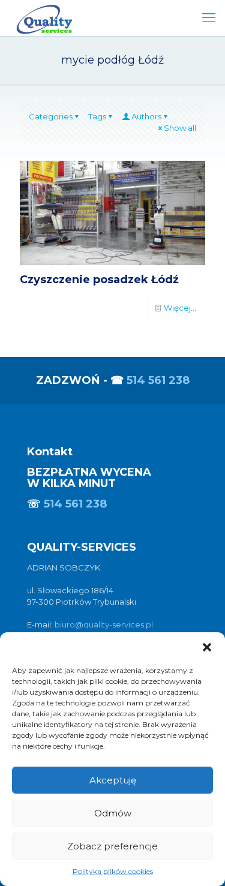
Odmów (112, 813)
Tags (97, 116)
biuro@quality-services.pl (104, 624)
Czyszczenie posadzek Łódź (99, 279)
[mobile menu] (209, 18)
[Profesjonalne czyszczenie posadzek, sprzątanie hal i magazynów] (44, 18)
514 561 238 (158, 380)
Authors (146, 116)
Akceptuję (112, 780)
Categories (51, 116)
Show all (180, 128)
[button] (207, 647)
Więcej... (180, 308)
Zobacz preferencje (112, 846)
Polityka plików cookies (113, 871)
